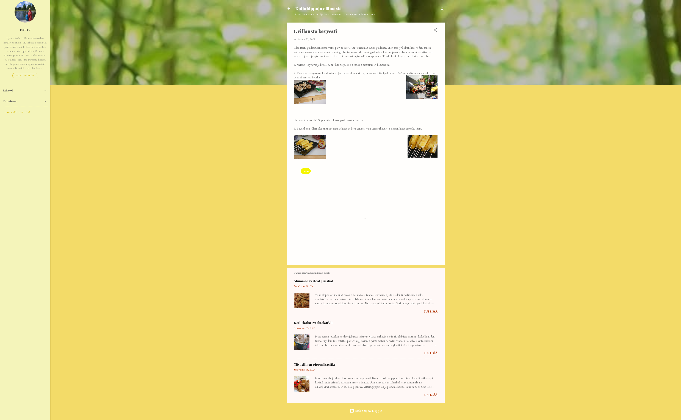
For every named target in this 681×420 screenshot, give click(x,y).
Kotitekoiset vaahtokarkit (313, 323)
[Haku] (442, 9)
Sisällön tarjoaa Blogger (368, 411)
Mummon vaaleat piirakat (313, 281)
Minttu (25, 30)
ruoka (306, 171)
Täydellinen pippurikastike (315, 364)
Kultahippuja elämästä (318, 8)
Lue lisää (431, 311)
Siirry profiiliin (25, 75)
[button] (435, 30)
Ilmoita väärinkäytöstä (17, 112)
